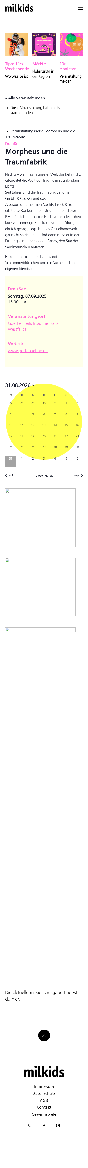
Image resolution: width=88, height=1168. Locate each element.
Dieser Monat (44, 475)
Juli (11, 475)
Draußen (13, 143)
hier (15, 999)
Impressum (44, 1086)
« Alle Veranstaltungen (25, 97)
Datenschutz (43, 1093)
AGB (44, 1100)
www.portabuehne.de (28, 350)
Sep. (76, 475)
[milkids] (19, 8)
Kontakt (43, 1107)
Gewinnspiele (44, 1114)
